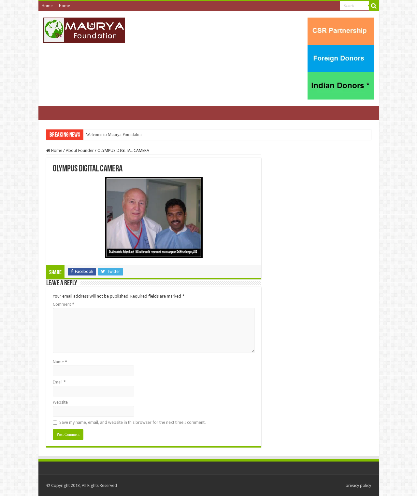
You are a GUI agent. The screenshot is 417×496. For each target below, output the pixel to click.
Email (59, 382)
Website (60, 402)
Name (60, 361)
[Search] (374, 6)
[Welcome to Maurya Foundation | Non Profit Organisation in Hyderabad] (84, 30)
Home (47, 6)
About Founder (80, 150)
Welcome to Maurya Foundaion (114, 134)
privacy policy (358, 485)
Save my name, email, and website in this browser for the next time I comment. (132, 422)
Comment (63, 304)
